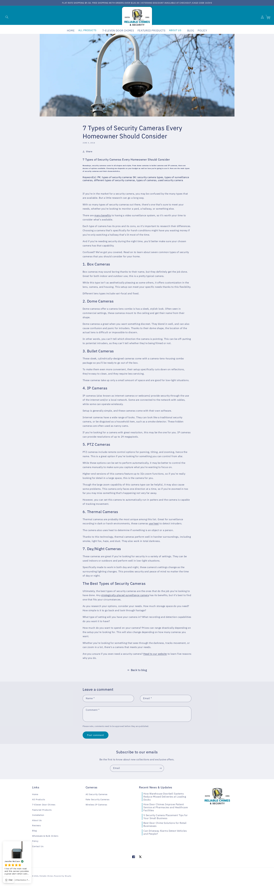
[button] (7, 17)
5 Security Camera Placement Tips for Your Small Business (165, 817)
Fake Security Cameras (97, 799)
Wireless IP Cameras (96, 804)
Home (35, 794)
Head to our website (155, 653)
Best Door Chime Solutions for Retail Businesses (165, 824)
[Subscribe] (160, 768)
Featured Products (42, 810)
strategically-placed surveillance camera (125, 595)
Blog (34, 830)
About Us (37, 820)
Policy (35, 841)
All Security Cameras (97, 794)
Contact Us (37, 846)
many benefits (102, 215)
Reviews (36, 825)
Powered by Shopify (62, 876)
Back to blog (139, 670)
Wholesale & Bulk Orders (45, 836)
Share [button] (89, 151)
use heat (154, 523)
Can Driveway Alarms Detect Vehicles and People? (165, 832)
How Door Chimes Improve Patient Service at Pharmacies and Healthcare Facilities (165, 807)
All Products (38, 799)
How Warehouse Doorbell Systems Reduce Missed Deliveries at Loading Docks (164, 796)
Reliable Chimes (47, 876)
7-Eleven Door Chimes (43, 804)
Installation (38, 815)
